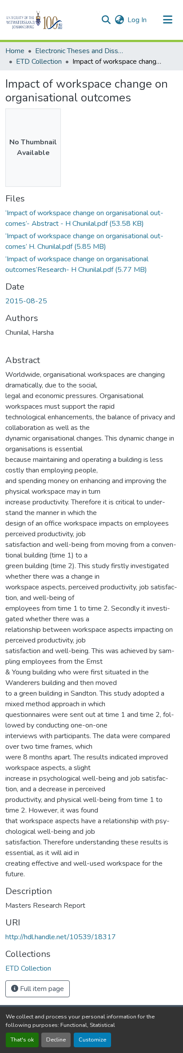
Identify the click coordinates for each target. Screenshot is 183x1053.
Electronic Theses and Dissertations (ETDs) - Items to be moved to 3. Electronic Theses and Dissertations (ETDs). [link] (79, 51)
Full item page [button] (41, 989)
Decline (56, 1040)
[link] (91, 218)
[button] (49, 20)
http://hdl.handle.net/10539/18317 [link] (60, 937)
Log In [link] (137, 20)
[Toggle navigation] (167, 20)
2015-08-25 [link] (26, 301)
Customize (92, 1040)
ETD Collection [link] (39, 61)
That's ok (22, 1040)
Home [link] (14, 51)
